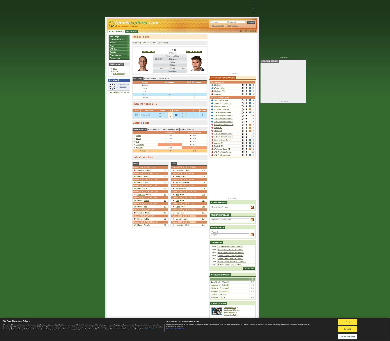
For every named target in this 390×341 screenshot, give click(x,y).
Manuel (146, 176)
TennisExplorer (115, 92)
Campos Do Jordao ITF (223, 140)
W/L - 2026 (137, 79)
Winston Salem (219, 88)
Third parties (149, 329)
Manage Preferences (348, 336)
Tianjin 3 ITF (218, 146)
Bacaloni (140, 213)
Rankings (113, 43)
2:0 (165, 176)
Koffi (145, 207)
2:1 (165, 170)
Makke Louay (148, 51)
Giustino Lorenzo (230, 308)
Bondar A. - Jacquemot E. (220, 291)
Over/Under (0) (154, 129)
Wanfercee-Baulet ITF (222, 149)
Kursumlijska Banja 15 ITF (223, 125)
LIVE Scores (114, 49)
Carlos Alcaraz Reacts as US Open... (232, 262)
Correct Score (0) (187, 129)
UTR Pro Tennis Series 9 (223, 122)
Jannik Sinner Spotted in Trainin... (230, 259)
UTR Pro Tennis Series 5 (223, 118)
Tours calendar (116, 55)
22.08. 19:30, (248, 31)
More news (249, 269)
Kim (177, 194)
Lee (177, 201)
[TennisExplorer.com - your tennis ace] (133, 24)
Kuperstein (180, 225)
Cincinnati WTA (219, 91)
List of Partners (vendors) (175, 328)
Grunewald (180, 170)
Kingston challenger (221, 106)
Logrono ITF (218, 143)
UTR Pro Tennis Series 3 (223, 115)
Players (112, 46)
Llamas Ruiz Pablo (230, 315)
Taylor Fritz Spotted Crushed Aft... (230, 246)
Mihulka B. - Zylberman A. (220, 288)
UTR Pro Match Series (222, 152)
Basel (115, 69)
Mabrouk (140, 170)
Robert (139, 219)
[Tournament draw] (243, 85)
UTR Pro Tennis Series (222, 112)
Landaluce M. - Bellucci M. (220, 285)
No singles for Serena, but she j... (230, 249)
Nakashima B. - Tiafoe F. (220, 282)
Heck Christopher (194, 51)
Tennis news (115, 58)
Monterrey (218, 94)
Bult (145, 188)
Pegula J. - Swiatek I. (218, 294)
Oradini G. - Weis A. (218, 297)
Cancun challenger (221, 100)
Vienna (115, 71)
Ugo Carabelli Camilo (231, 310)
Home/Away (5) (139, 129)
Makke (178, 176)
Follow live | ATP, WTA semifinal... (230, 265)
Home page (114, 37)
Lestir (146, 182)
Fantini (178, 188)
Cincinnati (217, 85)
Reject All (347, 329)
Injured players (218, 303)
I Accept (348, 322)
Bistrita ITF (218, 128)
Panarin (147, 225)
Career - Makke (150, 79)
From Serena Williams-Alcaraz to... (231, 253)
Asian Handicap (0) (170, 129)
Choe (178, 207)
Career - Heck (164, 79)
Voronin (178, 219)
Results (113, 52)
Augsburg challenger (221, 109)
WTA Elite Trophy (119, 74)
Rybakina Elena (229, 312)
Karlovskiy (180, 182)
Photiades (141, 194)
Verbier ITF (218, 131)
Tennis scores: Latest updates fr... (230, 256)
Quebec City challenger (222, 103)
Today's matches (116, 40)
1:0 (165, 219)
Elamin (146, 201)
